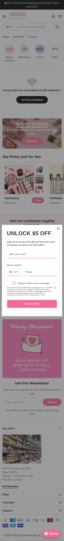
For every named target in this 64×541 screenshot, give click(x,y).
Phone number (14, 265)
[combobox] (14, 272)
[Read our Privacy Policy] (55, 288)
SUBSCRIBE (32, 304)
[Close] (58, 228)
